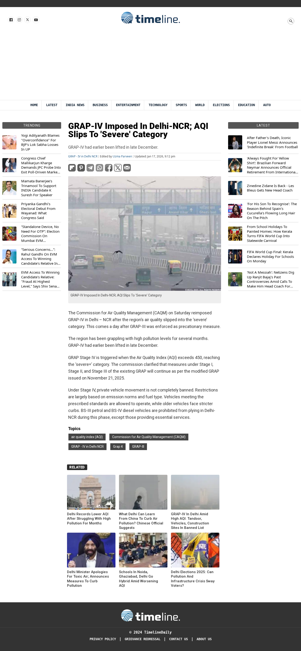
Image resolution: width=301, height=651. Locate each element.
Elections (221, 105)
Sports (181, 105)
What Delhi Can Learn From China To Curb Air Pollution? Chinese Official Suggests (141, 521)
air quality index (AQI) (87, 437)
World (200, 105)
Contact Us (178, 639)
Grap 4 (118, 446)
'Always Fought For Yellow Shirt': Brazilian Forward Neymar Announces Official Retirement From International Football (271, 165)
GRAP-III (138, 446)
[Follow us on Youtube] (36, 20)
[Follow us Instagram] (19, 20)
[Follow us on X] (27, 20)
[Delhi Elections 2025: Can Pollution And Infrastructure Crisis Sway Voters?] (195, 551)
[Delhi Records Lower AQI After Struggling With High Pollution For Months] (91, 493)
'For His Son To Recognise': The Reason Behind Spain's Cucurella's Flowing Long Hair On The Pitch (272, 211)
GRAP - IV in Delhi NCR (82, 156)
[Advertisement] (150, 65)
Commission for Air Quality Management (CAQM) (149, 437)
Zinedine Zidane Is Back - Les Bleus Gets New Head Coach (270, 188)
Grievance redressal (142, 639)
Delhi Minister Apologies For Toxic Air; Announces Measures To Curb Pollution (88, 579)
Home (34, 105)
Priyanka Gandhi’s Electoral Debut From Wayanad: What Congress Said (38, 211)
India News (75, 105)
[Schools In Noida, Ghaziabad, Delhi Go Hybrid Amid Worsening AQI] (143, 551)
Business (100, 105)
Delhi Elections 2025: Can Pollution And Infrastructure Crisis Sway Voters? (192, 579)
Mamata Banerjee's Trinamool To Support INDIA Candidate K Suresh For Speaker (38, 188)
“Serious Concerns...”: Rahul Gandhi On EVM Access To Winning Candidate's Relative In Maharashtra (39, 256)
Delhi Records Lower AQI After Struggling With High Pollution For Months (89, 518)
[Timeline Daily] (150, 17)
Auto (267, 105)
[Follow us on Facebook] (10, 20)
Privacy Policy (103, 639)
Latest (51, 105)
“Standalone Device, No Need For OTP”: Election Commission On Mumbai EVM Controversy (40, 233)
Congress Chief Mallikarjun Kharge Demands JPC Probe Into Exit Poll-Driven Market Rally (41, 165)
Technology (158, 105)
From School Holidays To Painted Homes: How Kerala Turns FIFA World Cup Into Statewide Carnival (269, 233)
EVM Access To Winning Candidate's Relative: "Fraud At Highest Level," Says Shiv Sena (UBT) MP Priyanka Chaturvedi (40, 279)
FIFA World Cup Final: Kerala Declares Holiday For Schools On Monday (270, 256)
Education (246, 105)
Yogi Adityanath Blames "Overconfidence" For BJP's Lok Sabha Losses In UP (40, 142)
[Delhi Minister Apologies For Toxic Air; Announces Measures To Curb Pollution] (91, 551)
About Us (204, 639)
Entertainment (128, 105)
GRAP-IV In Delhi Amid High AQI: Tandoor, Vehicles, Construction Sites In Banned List (190, 521)
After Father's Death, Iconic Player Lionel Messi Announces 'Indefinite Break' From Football (272, 142)
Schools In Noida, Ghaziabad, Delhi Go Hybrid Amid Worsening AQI (138, 579)
